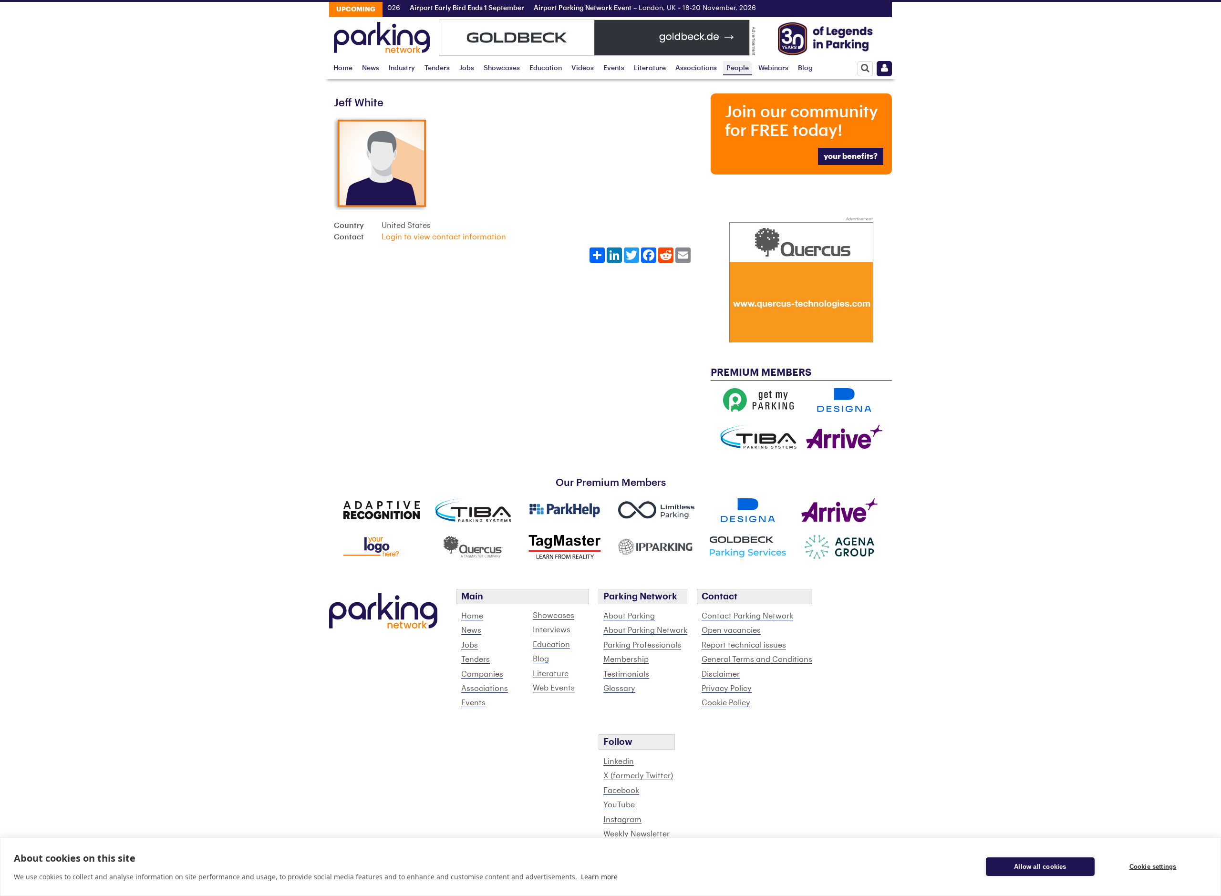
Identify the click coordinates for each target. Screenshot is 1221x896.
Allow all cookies (1040, 866)
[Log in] (884, 68)
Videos (582, 68)
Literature (650, 68)
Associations (696, 68)
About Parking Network (645, 630)
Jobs (466, 68)
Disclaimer (721, 674)
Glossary (619, 688)
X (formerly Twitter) (638, 776)
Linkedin (618, 761)
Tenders (437, 68)
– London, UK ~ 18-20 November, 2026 (630, 8)
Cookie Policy (726, 703)
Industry (402, 68)
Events (613, 68)
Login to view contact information (444, 237)
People (737, 68)
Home (342, 68)
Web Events (554, 688)
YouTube (619, 805)
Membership (626, 659)
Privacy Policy (727, 688)
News (370, 68)
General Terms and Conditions (757, 659)
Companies (482, 674)
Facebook (621, 790)
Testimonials (626, 674)
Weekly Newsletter (636, 834)
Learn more (599, 876)
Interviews (551, 630)
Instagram (622, 820)
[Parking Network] (382, 35)
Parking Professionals (642, 645)
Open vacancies (731, 630)
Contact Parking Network (747, 616)
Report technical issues (744, 645)
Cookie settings (1153, 866)
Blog (805, 68)
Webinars (773, 68)
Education (545, 68)
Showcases (502, 68)
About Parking (629, 616)
